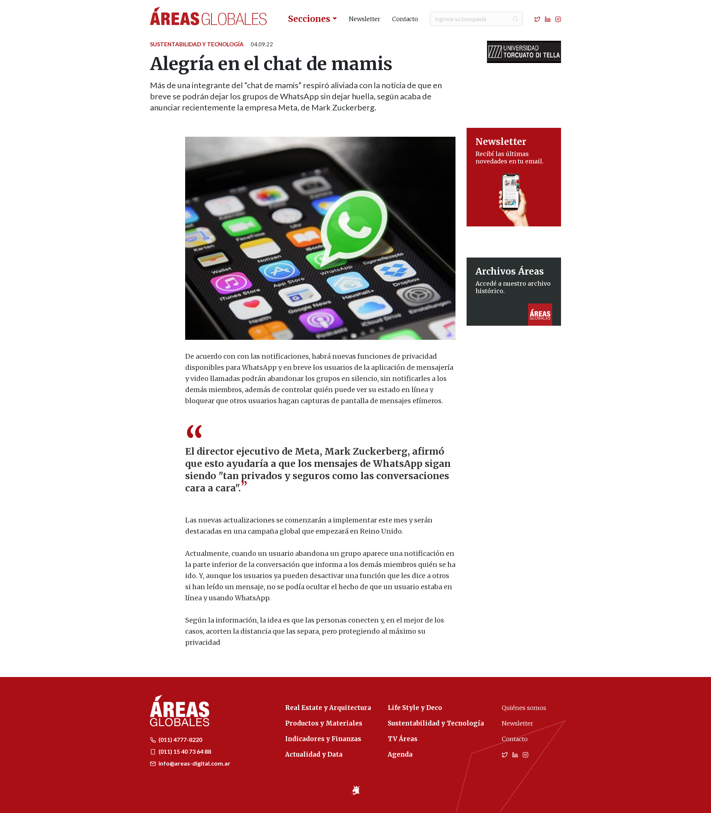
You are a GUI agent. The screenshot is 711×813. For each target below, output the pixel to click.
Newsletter (364, 19)
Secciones (309, 18)
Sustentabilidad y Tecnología (197, 44)
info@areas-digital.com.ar (193, 763)
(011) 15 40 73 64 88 (184, 751)
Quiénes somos (524, 707)
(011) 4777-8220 (179, 739)
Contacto (405, 19)
